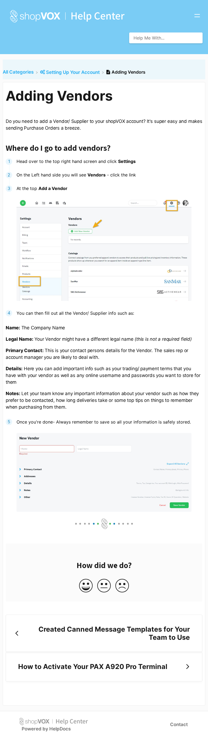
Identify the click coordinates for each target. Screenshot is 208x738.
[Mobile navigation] (197, 16)
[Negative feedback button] (122, 586)
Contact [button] (179, 724)
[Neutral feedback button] (104, 586)
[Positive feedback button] (85, 586)
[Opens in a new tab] (53, 721)
